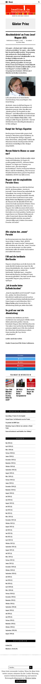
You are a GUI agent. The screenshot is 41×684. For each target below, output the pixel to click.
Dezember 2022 (10, 520)
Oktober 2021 (9, 543)
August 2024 (9, 493)
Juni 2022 (8, 533)
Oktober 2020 (9, 570)
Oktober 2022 (9, 523)
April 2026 (8, 446)
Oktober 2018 (9, 627)
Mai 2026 (8, 443)
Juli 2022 (8, 530)
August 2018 (9, 634)
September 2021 (10, 547)
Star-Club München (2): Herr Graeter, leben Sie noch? (9, 394)
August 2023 (9, 503)
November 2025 (10, 463)
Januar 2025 (9, 483)
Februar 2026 (9, 453)
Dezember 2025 (10, 460)
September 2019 (10, 607)
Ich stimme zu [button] (20, 681)
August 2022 (9, 526)
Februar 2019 (9, 620)
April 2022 (8, 540)
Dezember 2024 (10, 486)
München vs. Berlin (10, 649)
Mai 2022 (8, 537)
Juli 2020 (8, 577)
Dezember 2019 (10, 597)
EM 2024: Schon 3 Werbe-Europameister (21, 392)
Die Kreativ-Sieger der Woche (31, 391)
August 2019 (9, 610)
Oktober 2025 (9, 466)
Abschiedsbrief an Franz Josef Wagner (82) (20, 36)
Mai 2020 (8, 583)
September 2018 (10, 630)
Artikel (29, 40)
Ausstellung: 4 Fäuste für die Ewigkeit (15, 416)
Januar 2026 (9, 456)
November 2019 (10, 600)
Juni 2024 (8, 500)
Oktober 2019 (9, 603)
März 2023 (8, 516)
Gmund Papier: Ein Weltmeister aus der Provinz (18, 419)
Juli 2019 (8, 613)
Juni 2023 (8, 510)
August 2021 (9, 550)
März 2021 (8, 557)
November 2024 (10, 490)
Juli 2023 (8, 506)
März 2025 (8, 476)
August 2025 (9, 473)
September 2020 (10, 573)
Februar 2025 (9, 480)
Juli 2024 (8, 496)
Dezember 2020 (10, 567)
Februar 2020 (9, 593)
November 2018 (10, 623)
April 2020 (8, 587)
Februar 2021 (9, 560)
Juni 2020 (8, 580)
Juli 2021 (8, 553)
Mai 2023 (8, 513)
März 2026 (8, 450)
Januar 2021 (9, 563)
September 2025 (10, 470)
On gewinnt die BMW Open (12, 422)
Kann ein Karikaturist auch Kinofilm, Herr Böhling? (18, 431)
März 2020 (8, 590)
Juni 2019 (8, 617)
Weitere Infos (30, 678)
